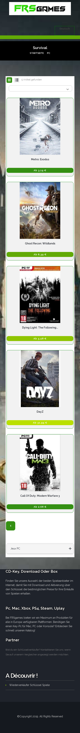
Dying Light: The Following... (40, 327)
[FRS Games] (40, 8)
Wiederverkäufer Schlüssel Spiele (29, 685)
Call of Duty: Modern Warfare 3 (40, 495)
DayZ (40, 411)
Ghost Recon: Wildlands (40, 243)
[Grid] (9, 80)
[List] (16, 80)
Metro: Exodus (40, 159)
